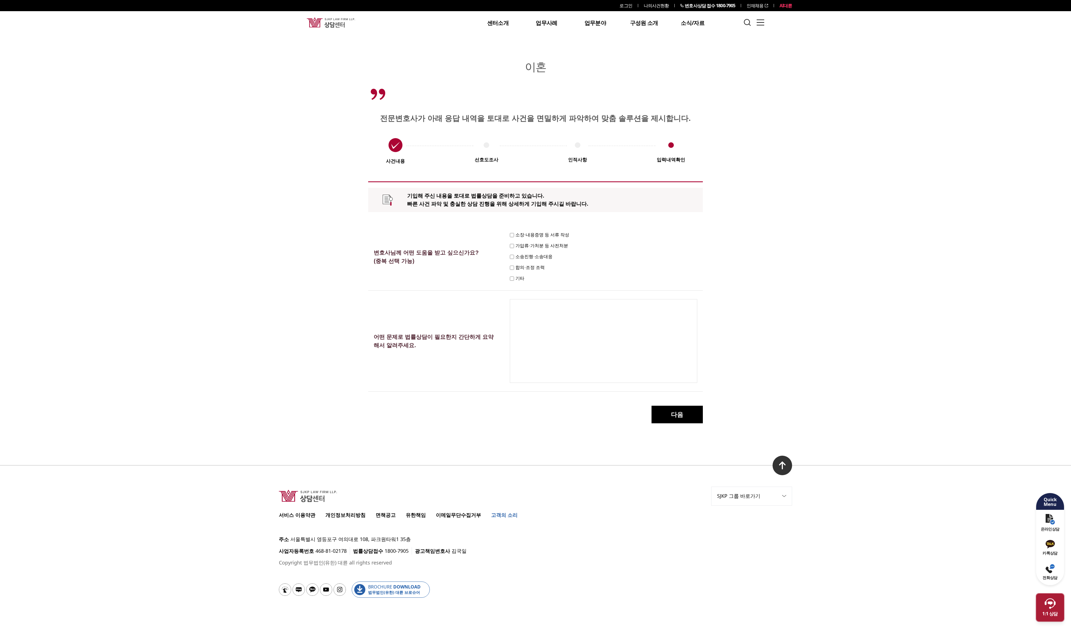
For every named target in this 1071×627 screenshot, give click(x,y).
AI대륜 (786, 6)
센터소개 (498, 23)
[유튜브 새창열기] (326, 590)
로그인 (625, 6)
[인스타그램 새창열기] (340, 590)
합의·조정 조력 (530, 267)
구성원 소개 (644, 23)
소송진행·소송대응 (534, 256)
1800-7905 (710, 6)
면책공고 (386, 514)
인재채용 (755, 6)
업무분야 (595, 23)
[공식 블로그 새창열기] (299, 590)
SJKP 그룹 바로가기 (738, 496)
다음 (677, 414)
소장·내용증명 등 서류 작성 (542, 234)
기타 (519, 278)
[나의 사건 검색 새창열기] (285, 590)
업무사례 (546, 23)
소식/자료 (693, 23)
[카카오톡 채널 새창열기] (312, 590)
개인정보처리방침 (345, 514)
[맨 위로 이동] (782, 465)
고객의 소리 (504, 514)
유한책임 (416, 514)
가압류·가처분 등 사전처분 (541, 245)
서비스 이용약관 (297, 514)
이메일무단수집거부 (458, 514)
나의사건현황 (656, 6)
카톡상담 (1050, 553)
